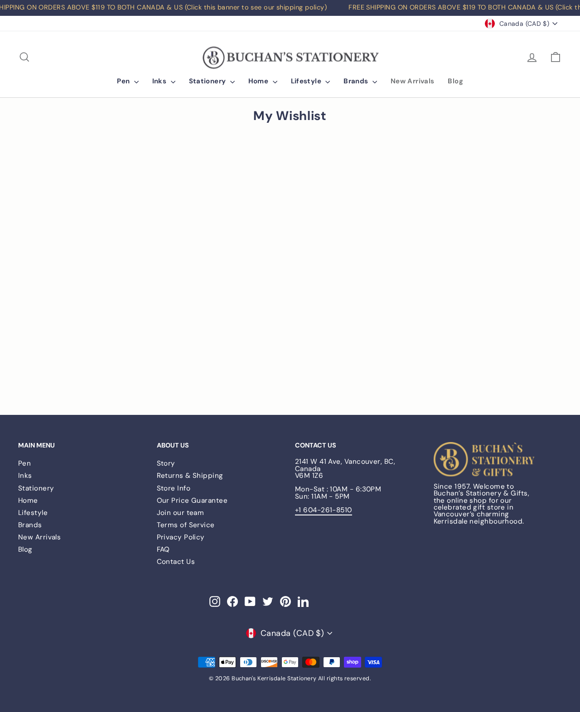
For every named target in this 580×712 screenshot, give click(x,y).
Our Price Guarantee (192, 500)
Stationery (208, 81)
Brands (356, 81)
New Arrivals (413, 81)
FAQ (163, 549)
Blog (455, 81)
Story (166, 463)
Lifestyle (307, 81)
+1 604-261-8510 (323, 510)
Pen (124, 81)
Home (259, 81)
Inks (160, 81)
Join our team (180, 512)
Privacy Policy (181, 537)
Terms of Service (186, 524)
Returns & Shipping (190, 475)
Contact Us (176, 561)
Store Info (174, 488)
